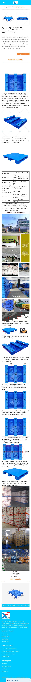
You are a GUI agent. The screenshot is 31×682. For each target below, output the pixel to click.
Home (5, 7)
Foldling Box (5, 639)
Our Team (4, 669)
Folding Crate (5, 636)
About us (4, 664)
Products (11, 7)
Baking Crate (5, 634)
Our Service (5, 671)
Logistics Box (5, 642)
